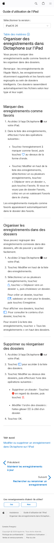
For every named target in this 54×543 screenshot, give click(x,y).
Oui (11, 504)
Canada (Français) (9, 527)
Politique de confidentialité (12, 535)
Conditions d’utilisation (35, 535)
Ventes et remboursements (12, 538)
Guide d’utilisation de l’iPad (20, 11)
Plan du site (30, 538)
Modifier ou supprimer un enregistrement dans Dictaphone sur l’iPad (26, 444)
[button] (36, 3)
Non (28, 504)
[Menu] (50, 3)
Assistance (14, 513)
